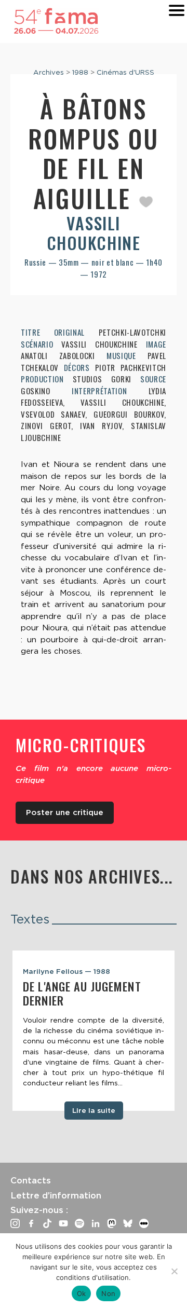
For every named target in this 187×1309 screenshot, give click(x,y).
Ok (81, 1293)
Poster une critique (64, 812)
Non (108, 1293)
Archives (48, 72)
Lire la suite (93, 1110)
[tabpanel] (93, 1030)
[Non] (174, 1271)
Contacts (30, 1180)
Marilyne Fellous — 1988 (66, 971)
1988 (80, 72)
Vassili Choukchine (94, 233)
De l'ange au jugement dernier (82, 993)
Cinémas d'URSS (125, 72)
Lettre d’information (55, 1195)
